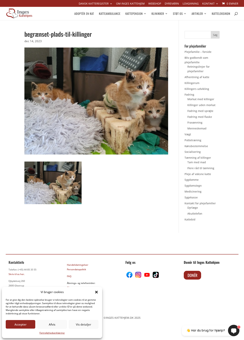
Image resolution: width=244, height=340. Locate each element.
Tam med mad (196, 162)
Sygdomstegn (193, 185)
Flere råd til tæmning (200, 168)
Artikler (197, 14)
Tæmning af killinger (198, 157)
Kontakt (208, 3)
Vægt (188, 134)
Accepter (20, 324)
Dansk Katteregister (94, 3)
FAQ (69, 276)
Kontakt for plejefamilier (200, 203)
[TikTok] (155, 277)
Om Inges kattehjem (130, 3)
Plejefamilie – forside (198, 52)
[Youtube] (146, 277)
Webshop (154, 3)
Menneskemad (196, 128)
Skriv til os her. (17, 274)
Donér (192, 275)
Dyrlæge (192, 207)
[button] (96, 292)
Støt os (178, 14)
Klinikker (158, 14)
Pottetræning (193, 140)
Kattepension (134, 14)
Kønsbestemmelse (196, 146)
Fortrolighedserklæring (52, 332)
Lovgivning (191, 3)
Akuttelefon (194, 213)
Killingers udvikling (197, 89)
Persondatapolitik (76, 269)
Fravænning (194, 122)
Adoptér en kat (84, 14)
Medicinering (193, 191)
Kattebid (190, 219)
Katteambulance (109, 14)
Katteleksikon (221, 14)
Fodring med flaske (199, 117)
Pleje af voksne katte (198, 174)
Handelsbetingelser (77, 264)
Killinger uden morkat (201, 105)
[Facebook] (129, 277)
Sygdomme (192, 179)
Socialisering (193, 152)
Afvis (52, 324)
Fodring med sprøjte (200, 111)
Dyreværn (172, 3)
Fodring (189, 94)
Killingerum (192, 83)
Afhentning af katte (197, 77)
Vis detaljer (83, 324)
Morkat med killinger (200, 99)
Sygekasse (191, 197)
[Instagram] (138, 277)
